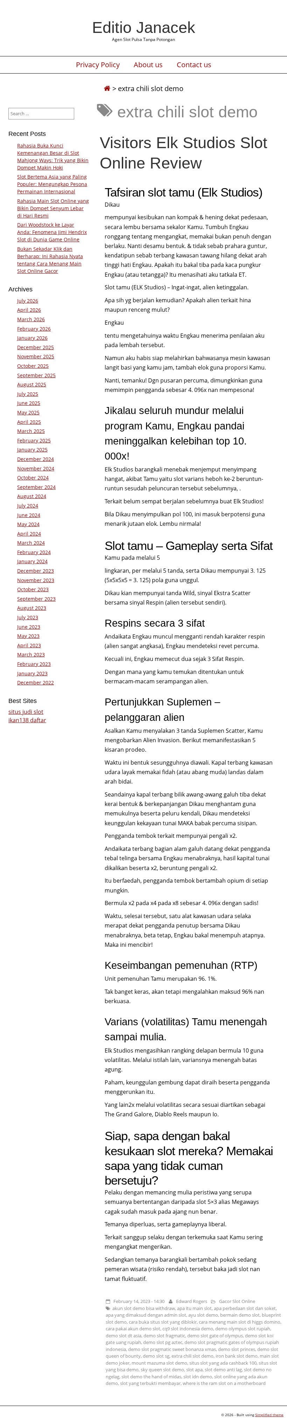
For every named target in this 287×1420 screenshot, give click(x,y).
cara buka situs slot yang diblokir (163, 1322)
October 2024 (33, 477)
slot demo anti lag (223, 1369)
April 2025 (29, 422)
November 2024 (35, 468)
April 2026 (29, 309)
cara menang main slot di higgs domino (239, 1322)
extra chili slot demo (193, 1356)
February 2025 (34, 440)
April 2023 (29, 645)
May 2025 (28, 412)
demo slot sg (156, 1356)
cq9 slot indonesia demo (187, 1328)
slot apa (194, 1369)
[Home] (107, 88)
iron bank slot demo (237, 1356)
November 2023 (35, 580)
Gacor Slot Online (237, 1301)
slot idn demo (197, 1376)
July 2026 (27, 300)
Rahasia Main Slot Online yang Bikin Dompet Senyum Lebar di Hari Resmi (53, 208)
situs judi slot (25, 712)
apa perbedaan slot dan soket (245, 1308)
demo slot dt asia (123, 1335)
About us (148, 65)
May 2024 (28, 524)
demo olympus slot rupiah (242, 1328)
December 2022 (35, 682)
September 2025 (36, 375)
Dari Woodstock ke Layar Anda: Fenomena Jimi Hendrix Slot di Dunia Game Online (52, 232)
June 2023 (28, 626)
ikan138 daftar (27, 720)
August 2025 (31, 384)
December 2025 (35, 347)
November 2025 (35, 356)
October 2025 (33, 366)
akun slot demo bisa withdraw (143, 1308)
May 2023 (28, 636)
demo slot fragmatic (164, 1335)
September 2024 (36, 487)
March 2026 (31, 319)
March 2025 (31, 431)
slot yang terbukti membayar (150, 1383)
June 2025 (28, 403)
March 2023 (31, 654)
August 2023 (31, 608)
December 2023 (35, 570)
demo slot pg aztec (162, 1342)
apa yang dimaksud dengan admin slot (146, 1315)
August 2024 (31, 496)
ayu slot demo (203, 1315)
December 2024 (35, 459)
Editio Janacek (143, 27)
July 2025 (27, 394)
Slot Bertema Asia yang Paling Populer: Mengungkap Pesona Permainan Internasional (52, 184)
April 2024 (29, 533)
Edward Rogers (191, 1301)
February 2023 (34, 664)
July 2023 (27, 617)
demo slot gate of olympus (215, 1335)
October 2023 (33, 589)
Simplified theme (269, 1414)
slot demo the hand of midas (151, 1376)
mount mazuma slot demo (159, 1363)
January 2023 (32, 673)
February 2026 (34, 328)
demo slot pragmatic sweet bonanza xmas (172, 1349)
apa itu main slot (194, 1308)
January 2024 (32, 561)
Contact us (194, 65)
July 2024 (27, 505)
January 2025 (32, 449)
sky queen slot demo (162, 1369)
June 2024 (28, 515)
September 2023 (36, 598)
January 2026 (32, 338)
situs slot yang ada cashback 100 (223, 1363)
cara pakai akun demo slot (133, 1328)
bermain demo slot (240, 1315)
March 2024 (31, 542)
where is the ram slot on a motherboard (224, 1383)
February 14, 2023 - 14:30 (138, 1301)
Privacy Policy (98, 65)
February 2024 (34, 552)
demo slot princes (236, 1349)
